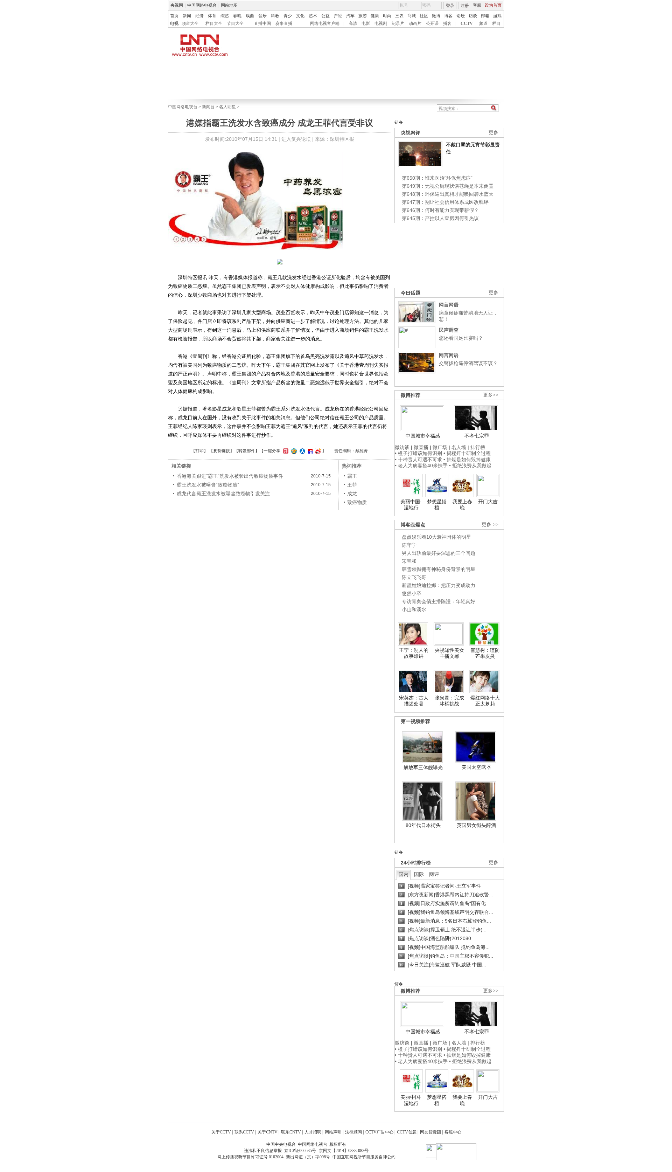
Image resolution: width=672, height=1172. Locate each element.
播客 (447, 23)
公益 (325, 15)
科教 (275, 15)
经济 (199, 15)
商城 (411, 15)
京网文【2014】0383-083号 (344, 1150)
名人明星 (227, 106)
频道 (483, 23)
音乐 (262, 15)
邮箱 (485, 15)
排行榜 (477, 447)
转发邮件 (246, 450)
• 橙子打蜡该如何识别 (418, 453)
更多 (493, 132)
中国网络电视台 (202, 5)
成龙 (352, 493)
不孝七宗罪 (476, 436)
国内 (403, 874)
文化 (300, 15)
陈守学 (409, 545)
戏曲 (250, 15)
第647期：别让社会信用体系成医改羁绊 (445, 202)
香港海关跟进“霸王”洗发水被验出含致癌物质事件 (230, 476)
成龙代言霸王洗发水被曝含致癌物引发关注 (223, 493)
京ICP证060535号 (300, 1150)
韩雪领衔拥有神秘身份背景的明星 (438, 569)
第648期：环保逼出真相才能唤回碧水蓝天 (447, 194)
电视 (174, 23)
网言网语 (448, 305)
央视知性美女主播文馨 (449, 653)
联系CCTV (244, 1132)
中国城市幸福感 (423, 436)
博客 (448, 15)
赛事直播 (283, 23)
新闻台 (208, 106)
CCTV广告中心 (379, 1132)
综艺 (224, 15)
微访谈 (402, 447)
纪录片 (398, 23)
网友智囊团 (430, 1132)
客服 (477, 5)
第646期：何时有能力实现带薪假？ (440, 210)
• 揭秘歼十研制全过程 (467, 453)
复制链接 (221, 450)
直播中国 (262, 23)
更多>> (490, 395)
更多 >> (490, 524)
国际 (419, 874)
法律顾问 (353, 1132)
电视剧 (380, 23)
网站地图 (229, 5)
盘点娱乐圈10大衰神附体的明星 (436, 537)
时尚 (387, 15)
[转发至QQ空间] (293, 450)
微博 (436, 15)
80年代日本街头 (423, 825)
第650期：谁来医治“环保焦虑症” (437, 178)
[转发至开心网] (284, 450)
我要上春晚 (462, 505)
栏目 (496, 23)
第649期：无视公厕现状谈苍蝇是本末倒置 (447, 186)
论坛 (460, 15)
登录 (450, 5)
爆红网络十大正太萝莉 (485, 701)
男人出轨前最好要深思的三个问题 (438, 553)
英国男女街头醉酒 (476, 825)
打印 (199, 450)
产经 (338, 15)
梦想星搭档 (437, 505)
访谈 (473, 15)
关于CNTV (268, 1132)
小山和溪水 (414, 609)
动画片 (415, 23)
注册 (465, 5)
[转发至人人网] (301, 450)
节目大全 (235, 23)
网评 (434, 874)
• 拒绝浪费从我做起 (470, 465)
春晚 (237, 15)
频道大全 (190, 23)
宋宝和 (409, 561)
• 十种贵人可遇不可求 (419, 459)
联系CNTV (291, 1132)
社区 (424, 15)
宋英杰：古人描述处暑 (413, 701)
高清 (353, 23)
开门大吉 (488, 501)
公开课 (432, 23)
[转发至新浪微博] (317, 450)
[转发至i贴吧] (309, 450)
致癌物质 (357, 502)
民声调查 (448, 330)
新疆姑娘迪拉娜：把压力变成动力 (438, 585)
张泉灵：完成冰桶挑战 (449, 701)
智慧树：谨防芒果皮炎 (485, 653)
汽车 (350, 15)
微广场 (440, 447)
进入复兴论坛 (296, 139)
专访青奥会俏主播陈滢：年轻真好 (438, 601)
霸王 (352, 476)
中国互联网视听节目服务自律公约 (364, 1156)
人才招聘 (312, 1132)
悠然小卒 (411, 593)
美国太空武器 (476, 767)
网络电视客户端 (325, 23)
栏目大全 (213, 23)
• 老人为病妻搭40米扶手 (421, 465)
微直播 (421, 447)
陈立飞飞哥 (414, 577)
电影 (366, 23)
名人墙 (458, 447)
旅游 (362, 15)
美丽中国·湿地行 (411, 505)
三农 (399, 15)
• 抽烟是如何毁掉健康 (467, 459)
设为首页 (493, 5)
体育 (212, 15)
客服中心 (452, 1132)
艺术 (313, 15)
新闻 (187, 15)
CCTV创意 (406, 1132)
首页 (174, 15)
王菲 (352, 485)
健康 (375, 15)
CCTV (467, 23)
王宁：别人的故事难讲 (413, 653)
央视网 (176, 5)
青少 (288, 15)
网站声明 (333, 1132)
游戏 (497, 15)
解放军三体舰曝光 (423, 767)
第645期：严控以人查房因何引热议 (440, 218)
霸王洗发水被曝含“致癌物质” (208, 485)
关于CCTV (221, 1132)
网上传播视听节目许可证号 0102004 (250, 1156)
